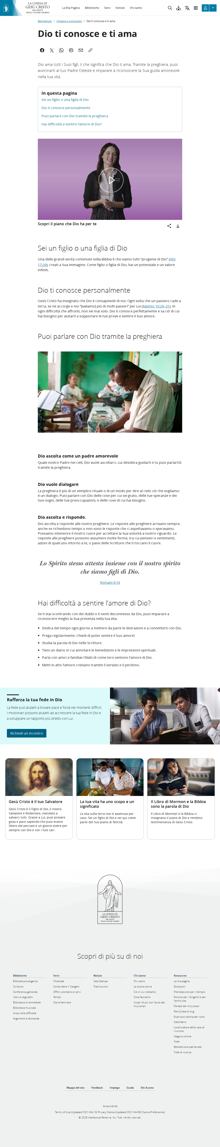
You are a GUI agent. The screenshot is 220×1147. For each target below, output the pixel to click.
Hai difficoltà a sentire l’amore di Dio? (71, 124)
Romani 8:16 (110, 582)
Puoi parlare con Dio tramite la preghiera (74, 115)
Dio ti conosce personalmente (65, 107)
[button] (111, 180)
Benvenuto (45, 21)
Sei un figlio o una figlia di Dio (65, 99)
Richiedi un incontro (26, 733)
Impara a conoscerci (69, 21)
